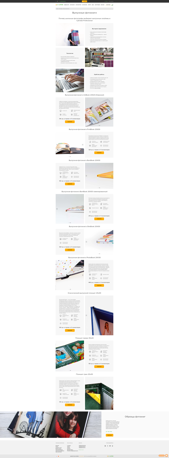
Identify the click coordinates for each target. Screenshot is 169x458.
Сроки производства (59, 449)
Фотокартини (78, 4)
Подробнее (70, 121)
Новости (68, 446)
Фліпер (89, 4)
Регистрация (111, 1)
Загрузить (85, 1)
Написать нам (81, 449)
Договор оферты (70, 449)
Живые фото (66, 4)
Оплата (57, 446)
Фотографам (97, 4)
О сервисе (69, 445)
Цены (93, 4)
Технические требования (60, 450)
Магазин (102, 4)
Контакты (68, 448)
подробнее (109, 435)
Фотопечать (84, 4)
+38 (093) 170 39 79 (82, 447)
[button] (86, 112)
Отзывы (68, 447)
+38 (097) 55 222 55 (82, 445)
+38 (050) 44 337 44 (82, 446)
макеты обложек (98, 88)
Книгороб (108, 4)
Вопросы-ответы (58, 448)
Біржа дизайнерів (59, 451)
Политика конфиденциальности (72, 450)
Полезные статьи (59, 447)
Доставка (57, 445)
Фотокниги (72, 4)
